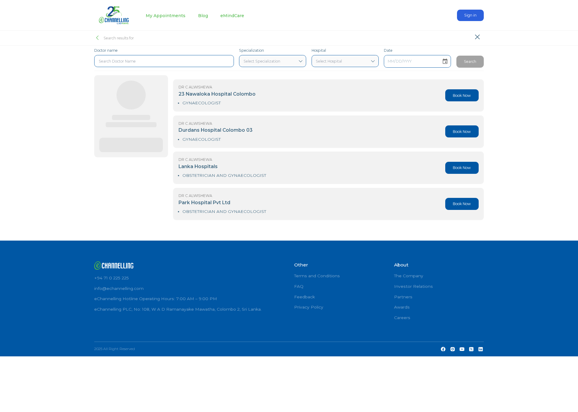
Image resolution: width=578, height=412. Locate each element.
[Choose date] (445, 61)
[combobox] (164, 61)
